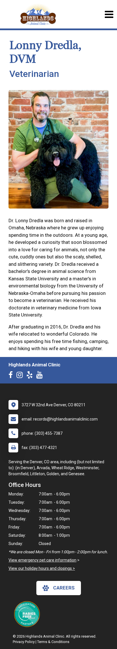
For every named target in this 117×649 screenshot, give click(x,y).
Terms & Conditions (53, 642)
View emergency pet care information (42, 560)
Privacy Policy (24, 642)
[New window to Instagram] (21, 376)
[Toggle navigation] (109, 14)
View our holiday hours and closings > (42, 568)
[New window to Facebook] (12, 376)
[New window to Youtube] (40, 376)
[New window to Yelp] (30, 376)
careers (64, 588)
